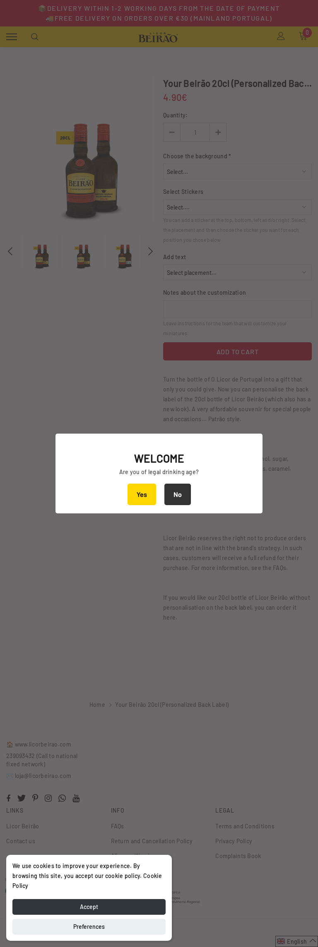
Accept (89, 906)
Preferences (89, 926)
